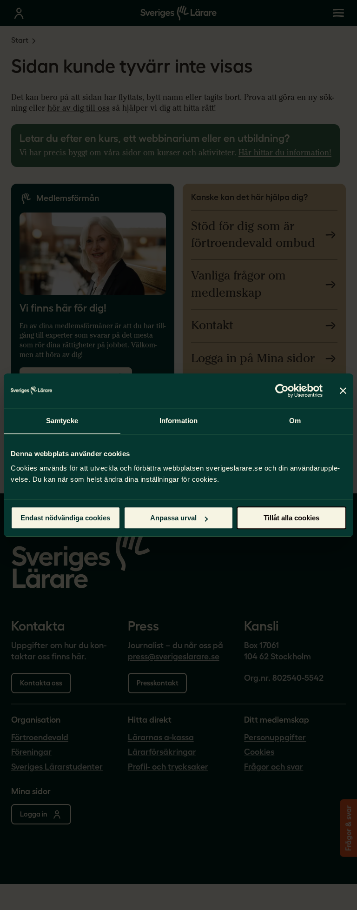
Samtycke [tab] (62, 421)
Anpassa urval (173, 518)
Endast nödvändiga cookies (65, 518)
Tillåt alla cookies (291, 518)
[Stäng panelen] (343, 390)
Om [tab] (295, 421)
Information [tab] (178, 421)
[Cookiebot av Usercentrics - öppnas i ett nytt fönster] (282, 391)
